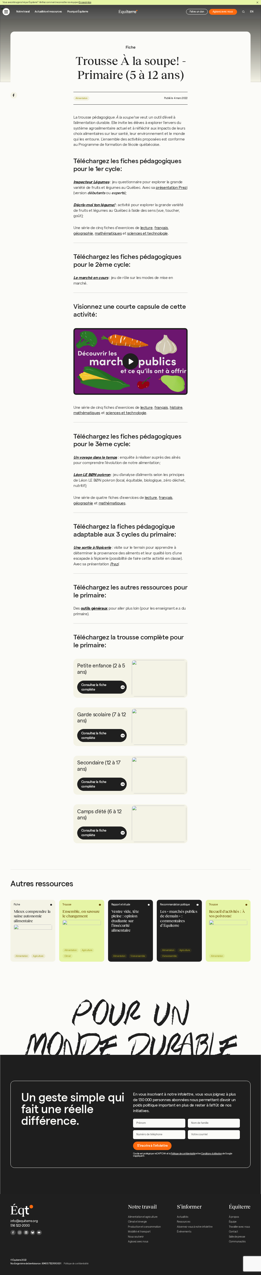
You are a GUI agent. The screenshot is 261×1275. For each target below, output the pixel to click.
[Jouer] (130, 361)
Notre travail (23, 11)
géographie (83, 233)
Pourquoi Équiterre (77, 11)
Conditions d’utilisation (211, 1153)
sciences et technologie (147, 233)
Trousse (66, 904)
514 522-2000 (20, 1225)
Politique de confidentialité (183, 1153)
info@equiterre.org (24, 1221)
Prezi (114, 564)
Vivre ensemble (137, 956)
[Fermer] (257, 3)
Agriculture (38, 956)
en (251, 11)
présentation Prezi (171, 187)
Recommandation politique (175, 904)
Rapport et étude (120, 904)
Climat (67, 956)
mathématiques (108, 233)
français (161, 228)
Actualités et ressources (48, 11)
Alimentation (81, 98)
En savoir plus (85, 2)
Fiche (17, 904)
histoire (176, 407)
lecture (146, 228)
